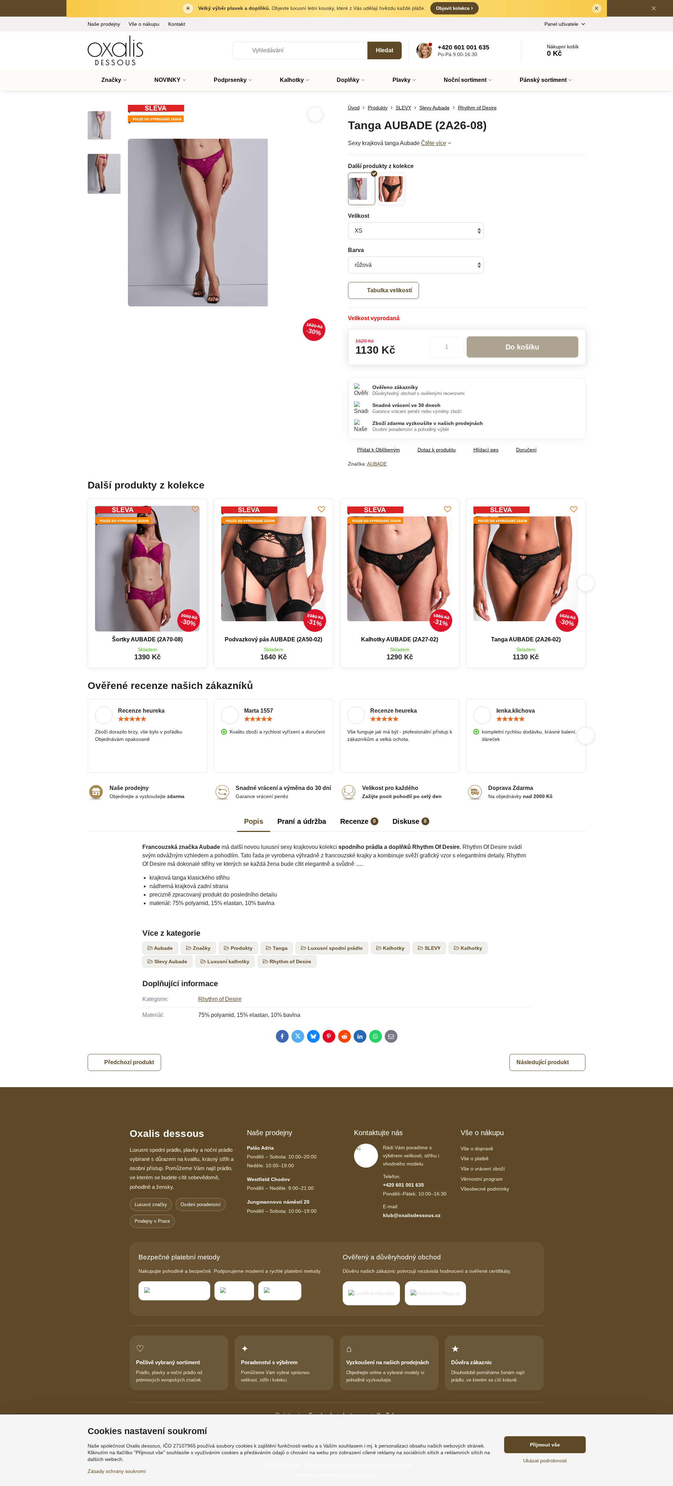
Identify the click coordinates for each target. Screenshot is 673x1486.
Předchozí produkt (129, 1062)
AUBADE (377, 464)
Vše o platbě (475, 1158)
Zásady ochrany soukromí (117, 1471)
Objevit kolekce (454, 8)
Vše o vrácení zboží (483, 1169)
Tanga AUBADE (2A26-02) (526, 639)
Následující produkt (542, 1062)
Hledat (384, 50)
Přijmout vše (545, 1445)
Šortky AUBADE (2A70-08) (147, 639)
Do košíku (522, 347)
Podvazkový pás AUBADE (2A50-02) (273, 639)
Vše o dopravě (477, 1148)
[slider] (132, 719)
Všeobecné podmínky (485, 1189)
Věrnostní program (482, 1179)
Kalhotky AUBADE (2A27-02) (399, 639)
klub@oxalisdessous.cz (412, 1215)
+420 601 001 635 (403, 1185)
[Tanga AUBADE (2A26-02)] (391, 189)
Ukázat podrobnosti (545, 1460)
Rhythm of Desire (220, 999)
